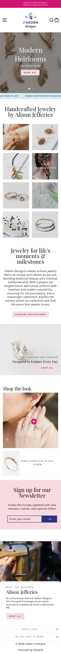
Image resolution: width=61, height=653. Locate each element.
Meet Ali (15, 616)
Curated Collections (30, 314)
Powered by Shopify (30, 649)
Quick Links (29, 629)
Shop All (47, 368)
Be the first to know (30, 637)
